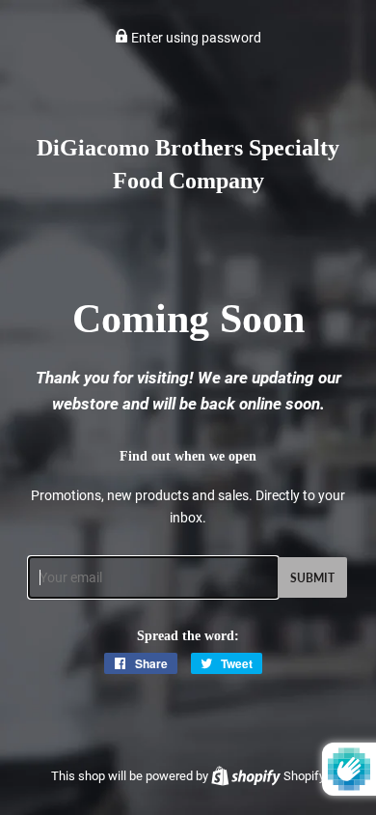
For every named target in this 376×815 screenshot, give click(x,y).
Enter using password (194, 37)
